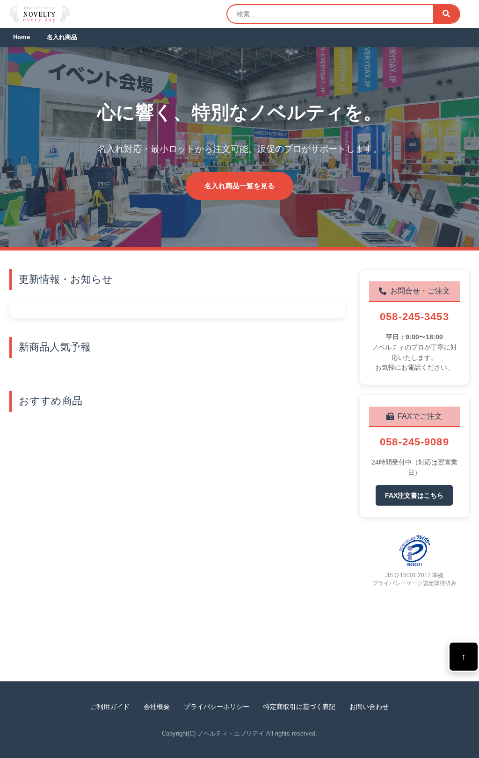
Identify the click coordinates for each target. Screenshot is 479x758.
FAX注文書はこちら (414, 495)
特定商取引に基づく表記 (299, 706)
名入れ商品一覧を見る (239, 186)
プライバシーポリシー (216, 706)
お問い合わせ (369, 706)
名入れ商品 (62, 37)
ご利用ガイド (110, 706)
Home (21, 37)
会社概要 (157, 706)
